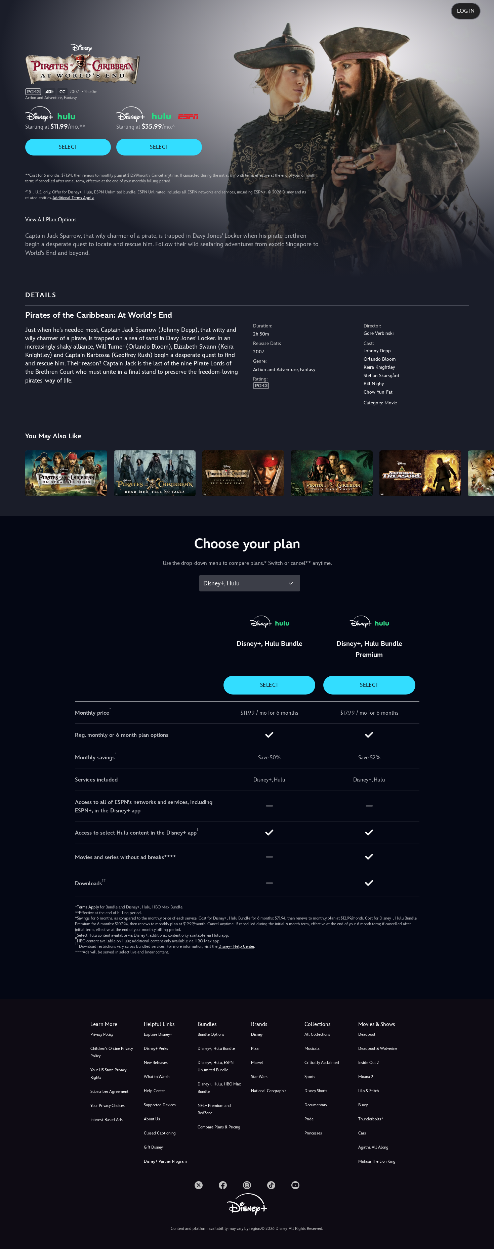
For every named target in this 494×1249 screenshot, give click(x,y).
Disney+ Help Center (236, 946)
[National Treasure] (420, 473)
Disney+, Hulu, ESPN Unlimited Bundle (216, 1066)
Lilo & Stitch (368, 1090)
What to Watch (156, 1076)
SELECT (68, 147)
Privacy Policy (101, 1034)
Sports (309, 1076)
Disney (256, 1034)
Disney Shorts (315, 1090)
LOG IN (466, 11)
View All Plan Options (50, 219)
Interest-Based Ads (106, 1119)
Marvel (257, 1062)
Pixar (255, 1048)
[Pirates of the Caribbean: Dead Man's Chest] (331, 473)
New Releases (156, 1062)
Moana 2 (365, 1076)
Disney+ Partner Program (165, 1161)
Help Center (154, 1090)
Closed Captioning (160, 1133)
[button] (166, 1024)
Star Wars (259, 1076)
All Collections (317, 1034)
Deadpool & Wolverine (377, 1048)
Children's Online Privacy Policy (111, 1052)
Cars (362, 1133)
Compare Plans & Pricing (219, 1127)
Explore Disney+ (158, 1034)
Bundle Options (211, 1034)
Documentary (315, 1105)
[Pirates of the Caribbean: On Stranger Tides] (66, 473)
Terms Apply (88, 907)
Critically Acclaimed (321, 1062)
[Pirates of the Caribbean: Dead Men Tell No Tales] (155, 473)
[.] (199, 1185)
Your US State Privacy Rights (108, 1074)
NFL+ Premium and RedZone (214, 1109)
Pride (309, 1119)
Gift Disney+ (154, 1147)
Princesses (313, 1133)
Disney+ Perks (156, 1048)
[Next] (481, 472)
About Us (152, 1119)
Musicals (312, 1048)
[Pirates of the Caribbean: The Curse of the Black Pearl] (243, 473)
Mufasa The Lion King (377, 1161)
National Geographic (268, 1090)
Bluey (363, 1105)
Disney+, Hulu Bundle (216, 1048)
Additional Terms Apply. (73, 197)
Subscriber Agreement (109, 1091)
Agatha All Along (373, 1147)
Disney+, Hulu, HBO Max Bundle (219, 1088)
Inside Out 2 (368, 1062)
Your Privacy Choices (107, 1105)
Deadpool (366, 1034)
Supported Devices (160, 1105)
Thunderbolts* (370, 1119)
